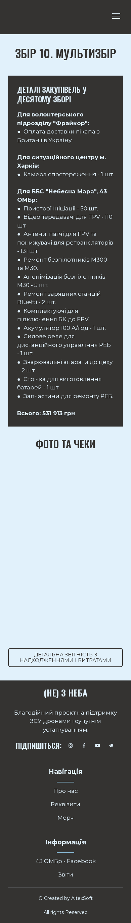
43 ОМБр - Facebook (66, 861)
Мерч (65, 817)
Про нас (65, 791)
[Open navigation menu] (116, 16)
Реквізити (65, 804)
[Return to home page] (29, 16)
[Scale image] (35, 473)
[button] (65, 657)
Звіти (65, 874)
